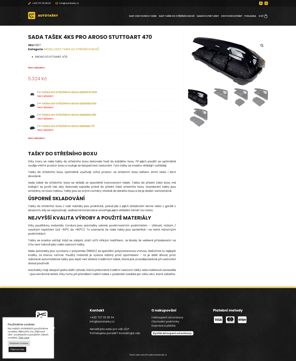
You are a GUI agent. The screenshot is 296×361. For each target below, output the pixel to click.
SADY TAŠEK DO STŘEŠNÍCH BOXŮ (177, 16)
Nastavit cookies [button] (19, 343)
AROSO (48, 49)
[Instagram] (266, 3)
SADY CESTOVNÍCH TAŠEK (143, 16)
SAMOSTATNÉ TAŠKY (208, 16)
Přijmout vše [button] (17, 349)
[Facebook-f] (261, 3)
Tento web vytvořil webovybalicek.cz (148, 354)
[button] (262, 45)
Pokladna (250, 16)
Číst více (23, 337)
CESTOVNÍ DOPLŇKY (231, 16)
